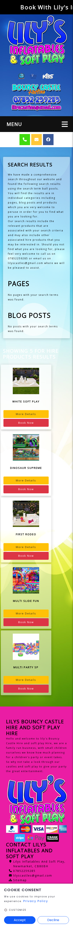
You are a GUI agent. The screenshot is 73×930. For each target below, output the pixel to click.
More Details (26, 414)
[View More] (26, 381)
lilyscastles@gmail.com (32, 875)
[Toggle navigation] (65, 124)
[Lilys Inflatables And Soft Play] (36, 40)
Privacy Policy (35, 901)
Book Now (26, 423)
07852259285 (24, 871)
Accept (20, 920)
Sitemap (20, 880)
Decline (53, 920)
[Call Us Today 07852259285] (36, 99)
